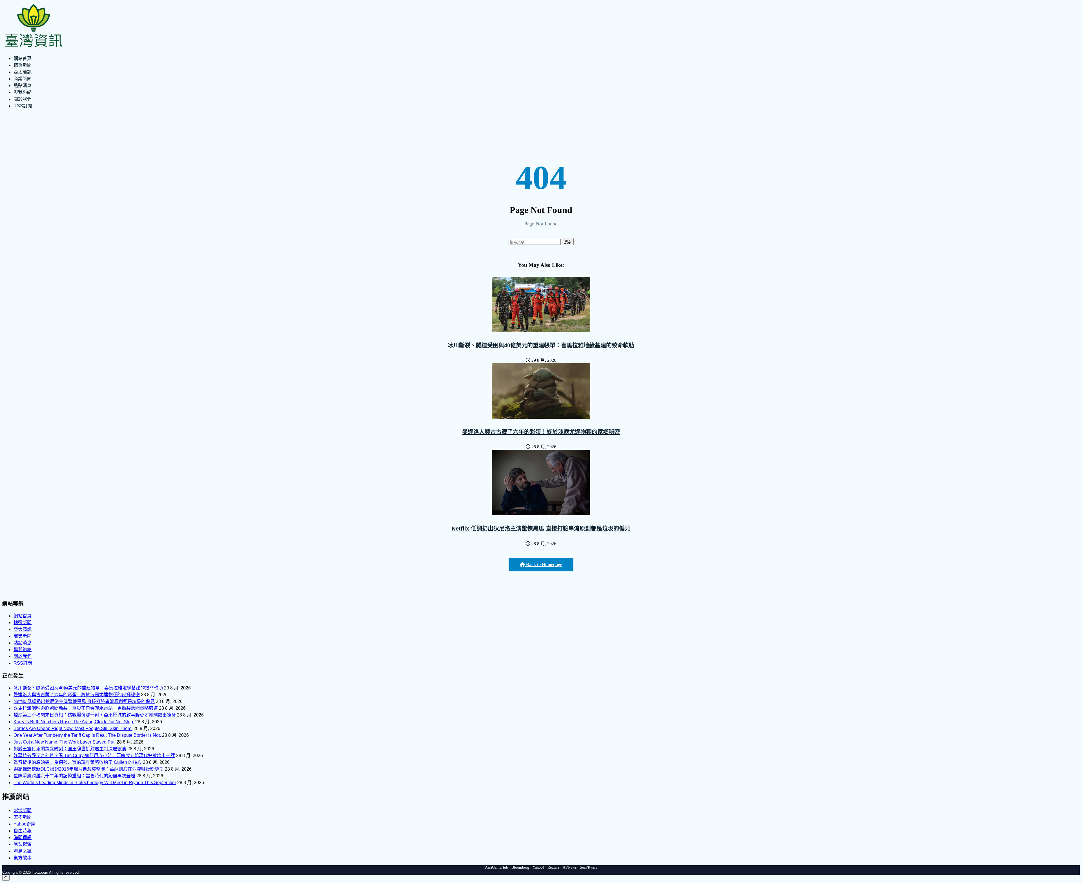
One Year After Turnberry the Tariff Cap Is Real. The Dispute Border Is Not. (87, 735)
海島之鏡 (23, 851)
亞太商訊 (23, 72)
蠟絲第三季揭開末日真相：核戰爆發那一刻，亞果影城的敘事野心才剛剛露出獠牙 (95, 715)
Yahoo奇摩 (25, 824)
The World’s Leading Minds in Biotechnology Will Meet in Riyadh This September (95, 782)
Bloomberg (520, 867)
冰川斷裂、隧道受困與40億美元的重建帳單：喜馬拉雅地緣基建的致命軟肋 (541, 345)
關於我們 (23, 99)
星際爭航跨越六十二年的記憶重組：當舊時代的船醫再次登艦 (74, 775)
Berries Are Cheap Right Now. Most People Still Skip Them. (73, 728)
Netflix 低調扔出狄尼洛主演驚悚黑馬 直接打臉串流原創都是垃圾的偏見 (541, 528)
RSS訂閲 (23, 105)
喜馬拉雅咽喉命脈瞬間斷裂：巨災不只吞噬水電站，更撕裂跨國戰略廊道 (86, 708)
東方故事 (23, 857)
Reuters (553, 867)
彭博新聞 (23, 810)
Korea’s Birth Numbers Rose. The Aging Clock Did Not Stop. (74, 721)
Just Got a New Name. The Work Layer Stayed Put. (65, 742)
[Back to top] (6, 878)
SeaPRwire (588, 867)
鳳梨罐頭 (23, 844)
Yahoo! (538, 867)
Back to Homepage (543, 564)
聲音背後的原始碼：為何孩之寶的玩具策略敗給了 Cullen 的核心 (78, 762)
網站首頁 (23, 58)
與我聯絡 (23, 92)
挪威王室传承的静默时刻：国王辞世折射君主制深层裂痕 (70, 748)
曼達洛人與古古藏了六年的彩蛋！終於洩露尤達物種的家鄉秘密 (541, 432)
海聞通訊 (23, 837)
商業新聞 (23, 78)
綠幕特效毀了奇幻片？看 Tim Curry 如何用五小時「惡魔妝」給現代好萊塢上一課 (94, 755)
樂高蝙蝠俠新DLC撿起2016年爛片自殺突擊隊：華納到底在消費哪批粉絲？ (89, 769)
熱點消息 (23, 85)
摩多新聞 (23, 817)
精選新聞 (23, 65)
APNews (570, 867)
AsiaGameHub (496, 867)
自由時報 (23, 830)
